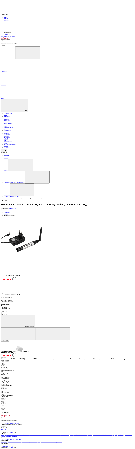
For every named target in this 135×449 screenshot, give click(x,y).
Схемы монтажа (46, 442)
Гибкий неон (6, 139)
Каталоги (3, 442)
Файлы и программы (64, 339)
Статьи (25, 442)
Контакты (12, 36)
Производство (7, 439)
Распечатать (12, 208)
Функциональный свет (63, 435)
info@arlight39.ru (14, 423)
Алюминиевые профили (8, 125)
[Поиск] (27, 52)
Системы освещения (7, 134)
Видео (7, 442)
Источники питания (7, 117)
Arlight (11, 432)
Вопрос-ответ (30, 442)
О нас (5, 17)
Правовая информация (7, 430)
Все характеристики (29, 326)
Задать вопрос (4, 208)
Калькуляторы (38, 442)
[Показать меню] (20, 165)
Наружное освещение (7, 136)
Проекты (6, 20)
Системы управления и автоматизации (33, 435)
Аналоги (6, 412)
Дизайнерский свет (74, 435)
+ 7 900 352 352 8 (5, 423)
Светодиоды (7, 147)
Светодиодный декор (114, 435)
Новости (6, 18)
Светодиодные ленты (6, 435)
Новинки (6, 155)
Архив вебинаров (18, 442)
